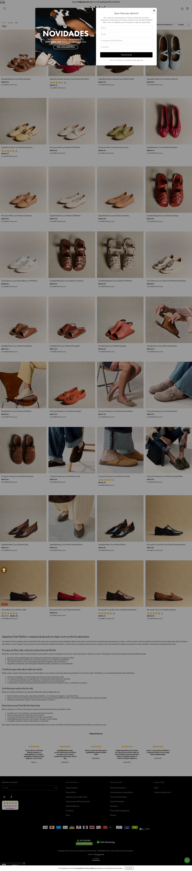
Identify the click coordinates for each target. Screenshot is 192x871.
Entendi (129, 868)
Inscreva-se (126, 55)
